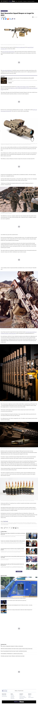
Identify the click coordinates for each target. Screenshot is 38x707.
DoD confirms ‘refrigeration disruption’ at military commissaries (12, 646)
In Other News (4, 531)
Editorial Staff (21, 698)
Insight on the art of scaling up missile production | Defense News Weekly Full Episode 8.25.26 (19, 609)
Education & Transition (30, 1)
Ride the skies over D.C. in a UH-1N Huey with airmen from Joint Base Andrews (13, 598)
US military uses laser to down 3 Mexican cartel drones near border (12, 656)
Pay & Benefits (20, 1)
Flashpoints (25, 1)
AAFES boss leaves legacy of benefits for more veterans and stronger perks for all (13, 534)
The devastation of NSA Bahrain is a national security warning (12, 653)
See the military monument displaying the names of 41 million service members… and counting (19, 605)
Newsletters (12, 696)
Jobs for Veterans (31, 697)
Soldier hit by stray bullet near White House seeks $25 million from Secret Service (12, 564)
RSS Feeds (12, 697)
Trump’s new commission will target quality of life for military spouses (13, 540)
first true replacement (20, 47)
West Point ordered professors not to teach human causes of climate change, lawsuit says (16, 648)
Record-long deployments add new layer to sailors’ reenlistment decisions (14, 651)
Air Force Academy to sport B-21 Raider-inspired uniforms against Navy (16, 600)
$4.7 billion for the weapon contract (22, 86)
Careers (29, 696)
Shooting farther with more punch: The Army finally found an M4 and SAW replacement (21, 78)
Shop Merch (12, 698)
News (16, 1)
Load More (19, 571)
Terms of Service (4, 696)
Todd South (4, 17)
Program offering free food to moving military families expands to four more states (13, 557)
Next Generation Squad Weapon (8, 51)
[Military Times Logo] (11, 1)
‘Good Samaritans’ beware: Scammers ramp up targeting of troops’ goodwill (12, 549)
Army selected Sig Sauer (7, 70)
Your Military (4, 11)
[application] (19, 587)
